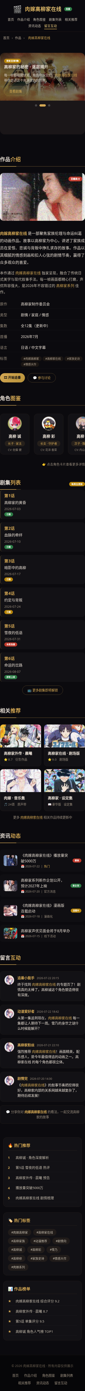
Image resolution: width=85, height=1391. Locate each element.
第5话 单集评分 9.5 (30, 1321)
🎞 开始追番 (12, 377)
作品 (18, 38)
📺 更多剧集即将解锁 (42, 690)
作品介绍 (23, 19)
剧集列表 (55, 19)
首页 (11, 19)
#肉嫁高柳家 (19, 1232)
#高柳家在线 (44, 1232)
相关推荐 (71, 19)
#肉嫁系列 (18, 1267)
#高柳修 (16, 1258)
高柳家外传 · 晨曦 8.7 (32, 1311)
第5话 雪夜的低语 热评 (33, 1167)
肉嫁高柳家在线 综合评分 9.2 (37, 1301)
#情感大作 (59, 1258)
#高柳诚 (16, 1250)
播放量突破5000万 (29, 1187)
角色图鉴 (39, 19)
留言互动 (50, 26)
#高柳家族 (18, 1241)
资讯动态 (34, 26)
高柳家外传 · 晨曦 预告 (33, 1177)
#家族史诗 (37, 1258)
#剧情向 (61, 1241)
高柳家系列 (65, 285)
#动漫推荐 (40, 1241)
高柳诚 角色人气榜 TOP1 (34, 1331)
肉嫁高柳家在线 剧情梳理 (35, 1198)
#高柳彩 (36, 1250)
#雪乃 (54, 1250)
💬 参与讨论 (42, 378)
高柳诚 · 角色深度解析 (32, 1157)
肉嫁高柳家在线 (28, 272)
